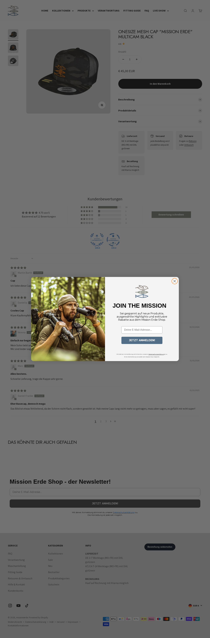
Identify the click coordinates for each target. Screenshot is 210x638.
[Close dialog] (175, 281)
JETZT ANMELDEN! (142, 340)
